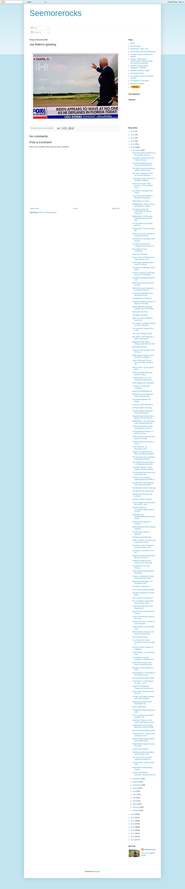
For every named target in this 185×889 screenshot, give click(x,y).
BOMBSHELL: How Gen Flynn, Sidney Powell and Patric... (143, 422)
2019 (133, 814)
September (137, 785)
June (135, 795)
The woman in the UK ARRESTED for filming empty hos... (141, 211)
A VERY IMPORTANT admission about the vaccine (143, 774)
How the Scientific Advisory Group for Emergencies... (142, 164)
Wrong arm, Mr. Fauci (140, 312)
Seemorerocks (56, 13)
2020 (133, 147)
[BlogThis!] (65, 128)
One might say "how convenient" (139, 250)
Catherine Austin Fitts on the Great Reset (142, 607)
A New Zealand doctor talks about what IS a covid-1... (142, 427)
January (136, 810)
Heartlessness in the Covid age (143, 488)
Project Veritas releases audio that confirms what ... (143, 740)
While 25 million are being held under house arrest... (143, 541)
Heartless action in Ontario (142, 499)
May (134, 798)
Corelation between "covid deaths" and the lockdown (142, 468)
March (135, 804)
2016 (133, 824)
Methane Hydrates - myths (140, 71)
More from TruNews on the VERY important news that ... (143, 721)
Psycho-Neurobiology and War (143, 730)
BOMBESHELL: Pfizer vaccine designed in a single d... (143, 205)
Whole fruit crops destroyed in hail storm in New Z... (143, 289)
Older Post (116, 208)
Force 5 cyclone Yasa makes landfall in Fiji (142, 716)
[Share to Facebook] (70, 128)
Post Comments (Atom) (48, 212)
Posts (35, 28)
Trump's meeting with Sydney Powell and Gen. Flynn (143, 577)
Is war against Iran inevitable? (143, 383)
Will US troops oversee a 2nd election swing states (143, 633)
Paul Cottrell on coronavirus (142, 598)
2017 (133, 821)
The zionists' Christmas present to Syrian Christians (143, 324)
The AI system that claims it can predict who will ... (143, 473)
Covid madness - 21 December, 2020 (139, 448)
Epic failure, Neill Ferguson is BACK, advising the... (143, 338)
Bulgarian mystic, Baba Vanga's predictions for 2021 (143, 343)
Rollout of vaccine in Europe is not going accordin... (143, 235)
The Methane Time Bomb (139, 81)
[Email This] (62, 128)
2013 (133, 833)
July (134, 791)
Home (75, 208)
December (137, 150)
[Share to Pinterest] (73, 128)
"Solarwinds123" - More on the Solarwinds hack (143, 734)
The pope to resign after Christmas (141, 387)
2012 (133, 837)
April (135, 801)
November (137, 779)
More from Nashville (139, 254)
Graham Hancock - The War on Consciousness (143, 622)
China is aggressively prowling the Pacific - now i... (143, 503)
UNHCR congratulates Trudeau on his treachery (142, 687)
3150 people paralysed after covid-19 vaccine (142, 263)
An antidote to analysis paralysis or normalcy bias (143, 658)
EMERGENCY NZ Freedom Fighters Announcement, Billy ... (142, 218)
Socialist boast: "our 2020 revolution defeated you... (142, 379)
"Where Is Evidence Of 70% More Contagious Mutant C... (143, 453)
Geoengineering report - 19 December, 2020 (142, 582)
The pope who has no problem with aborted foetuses (143, 458)
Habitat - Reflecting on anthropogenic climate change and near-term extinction (141, 61)
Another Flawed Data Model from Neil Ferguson (142, 412)
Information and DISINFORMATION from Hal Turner (143, 517)
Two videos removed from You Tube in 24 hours (143, 159)
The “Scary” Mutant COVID (142, 334)
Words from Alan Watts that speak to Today (142, 373)
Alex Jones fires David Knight (143, 678)
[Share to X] (67, 128)
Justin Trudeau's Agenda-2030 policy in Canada (143, 437)
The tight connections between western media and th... (143, 169)
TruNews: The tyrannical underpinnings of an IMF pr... (143, 478)
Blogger (97, 871)
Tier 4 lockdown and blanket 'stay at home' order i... (142, 602)
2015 (133, 827)
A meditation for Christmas (142, 298)
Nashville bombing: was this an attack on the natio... (143, 302)
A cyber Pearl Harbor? (140, 749)
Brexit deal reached (139, 347)
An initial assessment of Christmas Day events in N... (143, 245)
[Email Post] (58, 128)
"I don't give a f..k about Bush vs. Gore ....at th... (142, 682)
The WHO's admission (140, 586)
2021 (133, 144)
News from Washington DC (142, 391)
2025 (133, 131)
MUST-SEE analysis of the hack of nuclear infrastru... (142, 664)
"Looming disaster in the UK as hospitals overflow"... (143, 179)
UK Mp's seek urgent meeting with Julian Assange (143, 697)
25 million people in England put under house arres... (143, 546)
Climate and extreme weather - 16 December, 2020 (143, 753)
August (135, 788)
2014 (133, 830)
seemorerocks (149, 849)
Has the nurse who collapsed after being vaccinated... (143, 484)
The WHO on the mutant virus (143, 491)
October (136, 782)
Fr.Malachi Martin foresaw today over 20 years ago (142, 562)
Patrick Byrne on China (140, 201)
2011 (133, 840)
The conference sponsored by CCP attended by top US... (143, 463)
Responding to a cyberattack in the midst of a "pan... (143, 674)
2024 (133, 135)
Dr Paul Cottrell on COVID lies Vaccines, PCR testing (143, 274)
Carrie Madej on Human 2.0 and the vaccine (142, 432)
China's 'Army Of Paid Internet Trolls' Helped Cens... (143, 258)
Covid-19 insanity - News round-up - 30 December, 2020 (142, 186)
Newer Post (34, 208)
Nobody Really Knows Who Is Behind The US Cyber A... (143, 417)
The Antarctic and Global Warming (142, 52)
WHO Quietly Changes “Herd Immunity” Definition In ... (143, 356)
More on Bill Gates (139, 707)
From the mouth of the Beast (142, 405)
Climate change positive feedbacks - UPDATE (139, 67)
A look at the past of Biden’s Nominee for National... (142, 197)
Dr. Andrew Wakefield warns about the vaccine (142, 294)
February (136, 807)
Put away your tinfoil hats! (141, 537)
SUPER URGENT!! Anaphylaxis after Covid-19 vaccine (143, 509)
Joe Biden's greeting (139, 315)
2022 (133, 141)
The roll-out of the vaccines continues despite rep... (142, 758)
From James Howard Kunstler (143, 590)
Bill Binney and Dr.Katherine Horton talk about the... (142, 395)
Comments (37, 32)
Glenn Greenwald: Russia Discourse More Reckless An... (142, 362)
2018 (133, 818)
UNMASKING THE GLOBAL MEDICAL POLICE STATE (142, 726)
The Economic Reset (140, 637)
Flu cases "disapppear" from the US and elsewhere (142, 174)
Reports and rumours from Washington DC (142, 703)
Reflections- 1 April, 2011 (139, 49)
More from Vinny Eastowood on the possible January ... (143, 154)
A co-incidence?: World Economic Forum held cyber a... (143, 642)
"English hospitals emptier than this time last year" (143, 557)
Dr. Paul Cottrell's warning (141, 408)
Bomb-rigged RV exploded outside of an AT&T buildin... (143, 308)
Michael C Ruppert (137, 84)
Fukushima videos (137, 73)
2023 (133, 138)
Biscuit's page (135, 46)
